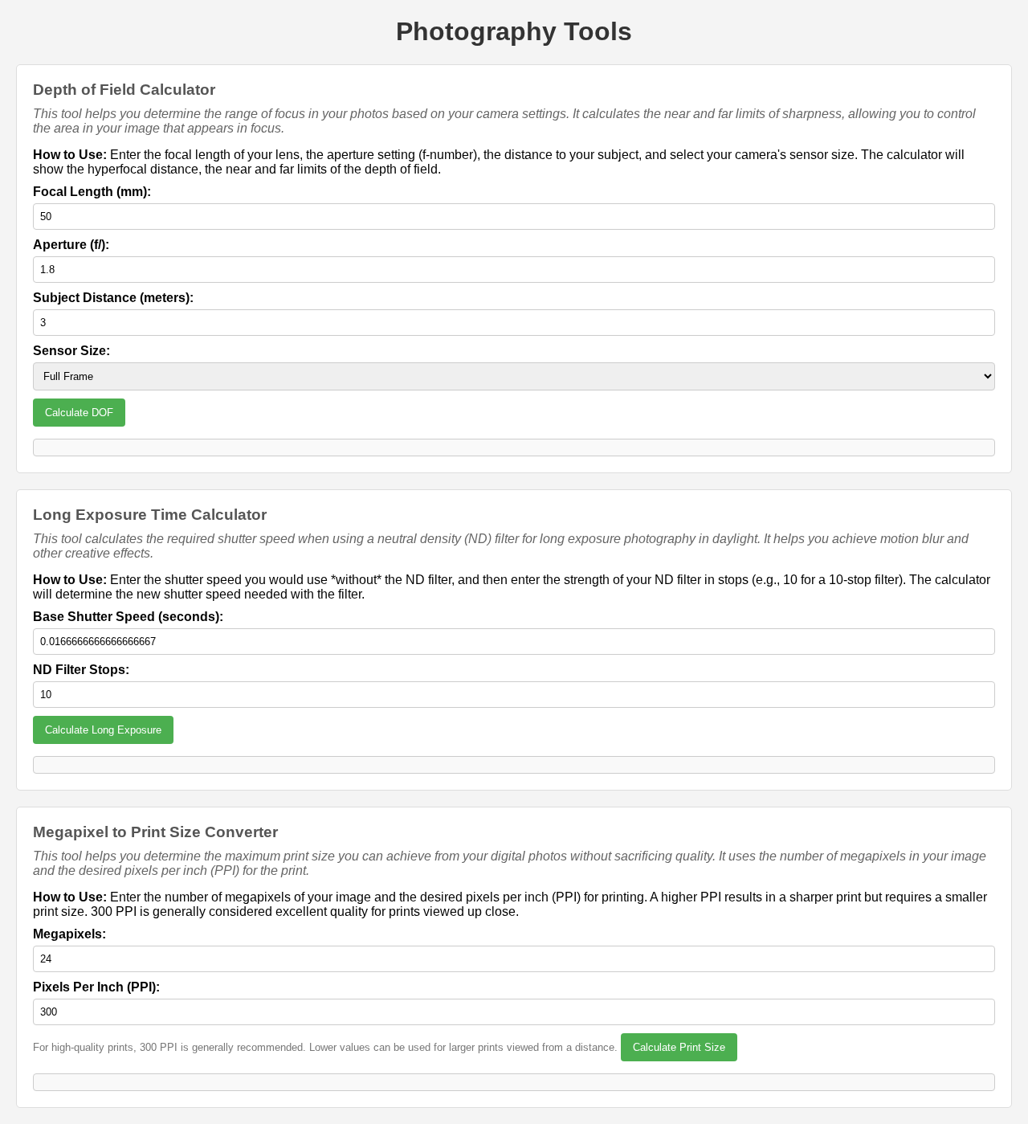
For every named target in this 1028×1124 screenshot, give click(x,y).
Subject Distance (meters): (113, 298)
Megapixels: (69, 934)
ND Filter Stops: (81, 669)
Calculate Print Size (679, 1047)
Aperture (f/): (71, 244)
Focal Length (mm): (92, 191)
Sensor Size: (71, 351)
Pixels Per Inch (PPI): (96, 987)
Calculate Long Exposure (103, 730)
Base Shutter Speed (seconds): (128, 616)
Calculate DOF (79, 413)
